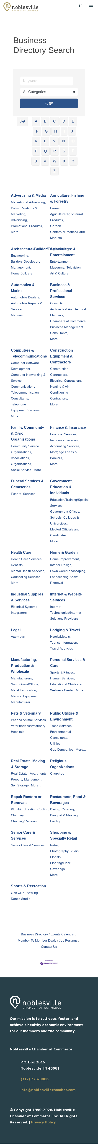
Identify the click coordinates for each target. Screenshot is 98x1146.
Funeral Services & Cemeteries (27, 484)
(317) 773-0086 (35, 1079)
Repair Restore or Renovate (26, 800)
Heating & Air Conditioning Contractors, (59, 392)
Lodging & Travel (65, 630)
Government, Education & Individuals (61, 487)
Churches (57, 773)
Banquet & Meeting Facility (64, 818)
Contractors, (59, 374)
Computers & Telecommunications (29, 353)
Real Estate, (19, 773)
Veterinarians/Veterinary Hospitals (28, 729)
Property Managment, (26, 779)
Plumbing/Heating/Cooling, (30, 809)
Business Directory (34, 934)
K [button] (36, 141)
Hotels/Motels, (60, 636)
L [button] (45, 141)
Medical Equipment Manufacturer (25, 699)
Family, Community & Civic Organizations (27, 433)
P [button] (36, 151)
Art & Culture (59, 273)
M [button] (54, 141)
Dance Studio (20, 899)
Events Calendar (63, 934)
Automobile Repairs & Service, (26, 306)
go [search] (51, 103)
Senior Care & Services (23, 835)
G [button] (46, 131)
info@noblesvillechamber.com (48, 1089)
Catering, (68, 809)
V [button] (45, 161)
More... (16, 232)
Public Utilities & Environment (64, 716)
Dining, (55, 809)
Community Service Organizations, (25, 449)
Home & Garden (64, 552)
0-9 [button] (22, 121)
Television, (74, 267)
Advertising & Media (28, 195)
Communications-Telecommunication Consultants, (25, 392)
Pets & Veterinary (26, 713)
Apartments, (38, 773)
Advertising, (19, 220)
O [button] (73, 141)
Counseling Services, (26, 577)
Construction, (59, 369)
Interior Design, (61, 565)
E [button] (73, 121)
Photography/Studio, (65, 851)
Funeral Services (23, 494)
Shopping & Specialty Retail (63, 835)
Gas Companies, (62, 749)
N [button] (63, 141)
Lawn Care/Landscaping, (68, 571)
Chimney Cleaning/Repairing (25, 818)
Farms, (55, 208)
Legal (16, 630)
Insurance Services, (64, 440)
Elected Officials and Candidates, (65, 532)
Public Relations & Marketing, (24, 211)
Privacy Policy (43, 1122)
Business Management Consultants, (66, 330)
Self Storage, (20, 785)
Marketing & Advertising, (28, 202)
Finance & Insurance (68, 427)
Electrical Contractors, (66, 380)
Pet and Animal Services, (29, 720)
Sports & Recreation (28, 886)
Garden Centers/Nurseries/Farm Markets (67, 232)
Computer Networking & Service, (28, 377)
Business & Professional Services (61, 291)
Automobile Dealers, (25, 297)
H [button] (55, 131)
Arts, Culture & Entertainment (63, 252)
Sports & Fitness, (62, 672)
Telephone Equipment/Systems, (26, 407)
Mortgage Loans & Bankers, (63, 455)
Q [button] (45, 151)
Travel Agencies (61, 648)
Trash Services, (61, 726)
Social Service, (21, 470)
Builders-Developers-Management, (26, 264)
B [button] (45, 121)
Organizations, (21, 464)
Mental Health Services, (28, 571)
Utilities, (55, 743)
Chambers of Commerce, (68, 321)
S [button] (64, 151)
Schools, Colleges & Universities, (64, 520)
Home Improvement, (65, 559)
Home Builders (21, 273)
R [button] (54, 151)
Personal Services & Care (67, 663)
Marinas (17, 315)
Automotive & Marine (23, 288)
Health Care (21, 552)
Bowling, (33, 893)
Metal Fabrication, (24, 690)
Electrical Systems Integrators (24, 609)
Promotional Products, (27, 226)
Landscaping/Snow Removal (63, 580)
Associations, (20, 458)
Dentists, (17, 565)
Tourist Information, (64, 642)
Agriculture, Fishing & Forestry (67, 198)
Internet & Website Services (66, 597)
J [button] (72, 131)
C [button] (54, 121)
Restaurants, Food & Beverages (68, 800)
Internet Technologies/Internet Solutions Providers (65, 612)
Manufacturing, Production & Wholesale (24, 666)
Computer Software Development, (25, 366)
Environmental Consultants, (60, 734)
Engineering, (20, 255)
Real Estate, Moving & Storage (28, 764)
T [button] (73, 151)
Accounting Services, (65, 446)
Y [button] (73, 161)
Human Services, (62, 678)
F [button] (37, 131)
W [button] (54, 161)
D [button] (63, 121)
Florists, (56, 857)
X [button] (64, 161)
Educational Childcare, (66, 684)
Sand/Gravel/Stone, (25, 684)
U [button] (35, 161)
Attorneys (18, 636)
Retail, (54, 845)
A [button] (36, 121)
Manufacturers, (22, 678)
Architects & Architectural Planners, (68, 312)
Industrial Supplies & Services (27, 597)
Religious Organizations (62, 764)
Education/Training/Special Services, (69, 502)
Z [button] (54, 171)
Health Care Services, (26, 559)
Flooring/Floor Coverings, (60, 866)
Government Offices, (65, 511)
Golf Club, (18, 893)
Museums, (57, 267)
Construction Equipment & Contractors (61, 356)
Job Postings (68, 940)
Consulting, (58, 303)
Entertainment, (60, 261)
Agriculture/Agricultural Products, (66, 217)
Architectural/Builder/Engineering (40, 249)
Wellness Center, (62, 690)
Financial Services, (63, 434)
